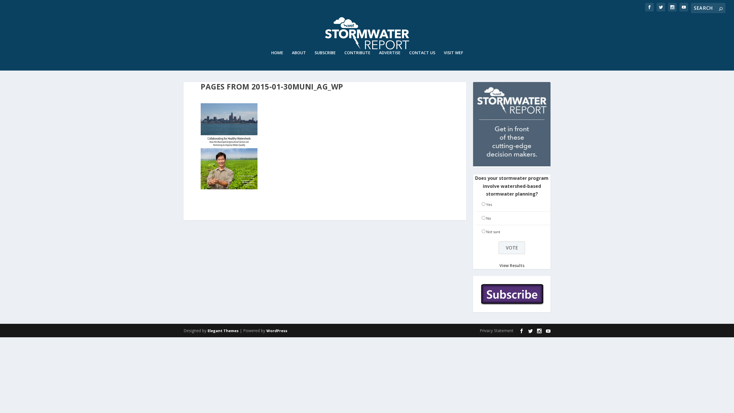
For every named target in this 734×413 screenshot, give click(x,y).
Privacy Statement (497, 330)
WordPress (276, 330)
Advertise (390, 52)
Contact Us (422, 52)
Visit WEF (453, 52)
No (488, 218)
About (299, 52)
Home (277, 52)
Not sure (493, 231)
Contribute (357, 52)
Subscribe (325, 52)
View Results (511, 265)
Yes (489, 204)
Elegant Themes (223, 330)
